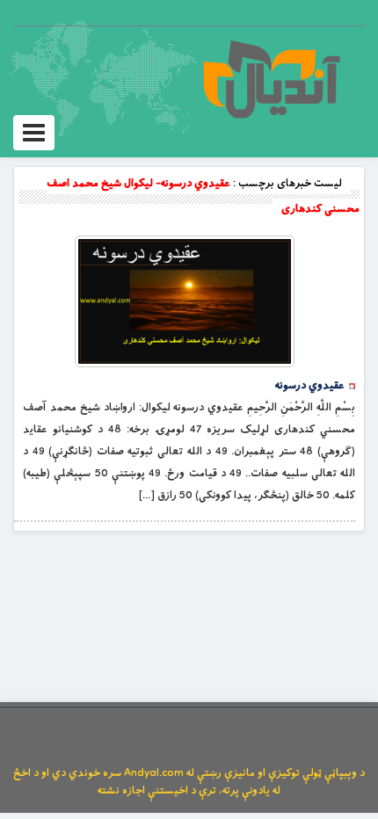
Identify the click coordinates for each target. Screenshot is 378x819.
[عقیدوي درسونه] (184, 301)
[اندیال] (271, 79)
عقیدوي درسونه (310, 385)
